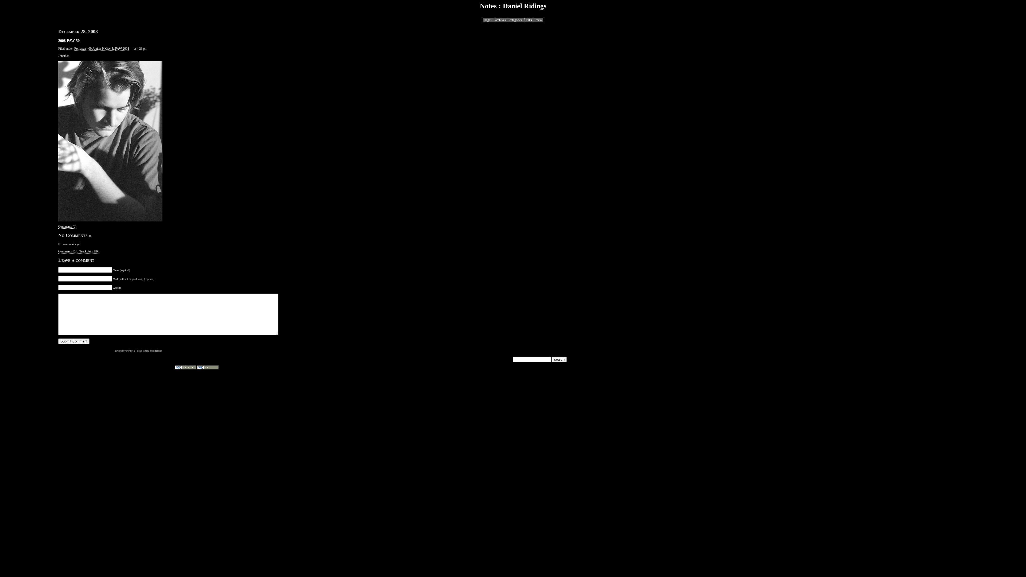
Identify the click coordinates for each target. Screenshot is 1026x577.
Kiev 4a (109, 48)
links (529, 20)
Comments (68, 251)
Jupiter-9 (98, 48)
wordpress (130, 351)
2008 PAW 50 (69, 40)
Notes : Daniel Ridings (513, 6)
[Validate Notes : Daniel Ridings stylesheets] (208, 368)
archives (500, 20)
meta (539, 20)
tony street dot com (153, 351)
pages (488, 20)
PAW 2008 (122, 48)
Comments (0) (67, 226)
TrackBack (89, 251)
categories (516, 20)
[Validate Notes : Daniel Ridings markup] (185, 368)
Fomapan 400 (83, 48)
